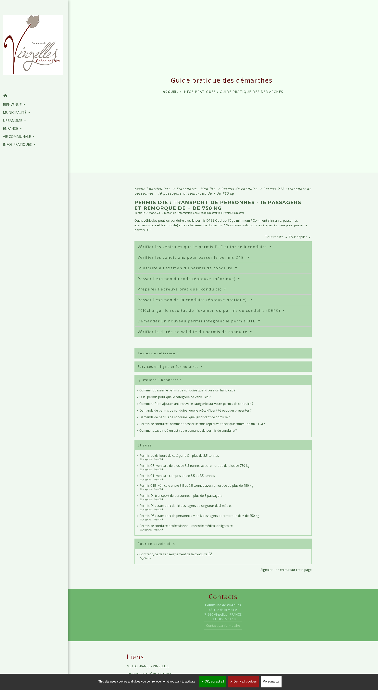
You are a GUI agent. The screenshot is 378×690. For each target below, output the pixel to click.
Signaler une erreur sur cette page (286, 570)
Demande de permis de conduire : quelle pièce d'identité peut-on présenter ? (195, 410)
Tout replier (276, 237)
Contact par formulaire (223, 625)
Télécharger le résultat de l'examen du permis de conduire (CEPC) (210, 310)
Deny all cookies (245, 681)
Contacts (223, 596)
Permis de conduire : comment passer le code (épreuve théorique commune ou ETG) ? (202, 424)
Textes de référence (156, 353)
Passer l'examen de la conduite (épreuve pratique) (193, 299)
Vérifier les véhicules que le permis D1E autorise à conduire (203, 246)
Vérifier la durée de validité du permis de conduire (193, 331)
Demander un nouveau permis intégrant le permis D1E (197, 321)
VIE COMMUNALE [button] (17, 136)
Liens (135, 657)
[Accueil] (34, 46)
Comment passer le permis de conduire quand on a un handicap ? (187, 390)
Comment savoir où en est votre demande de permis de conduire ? (188, 430)
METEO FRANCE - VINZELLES (148, 666)
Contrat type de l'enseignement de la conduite (176, 554)
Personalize (271, 681)
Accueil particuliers (153, 189)
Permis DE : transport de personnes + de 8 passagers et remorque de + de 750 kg (199, 516)
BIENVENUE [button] (13, 104)
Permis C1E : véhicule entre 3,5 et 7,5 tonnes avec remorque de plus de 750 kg (196, 485)
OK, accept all (214, 681)
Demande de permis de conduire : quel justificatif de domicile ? (184, 417)
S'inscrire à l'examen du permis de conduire (186, 268)
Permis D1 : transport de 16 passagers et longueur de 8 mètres (185, 505)
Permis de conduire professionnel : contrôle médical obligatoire (186, 526)
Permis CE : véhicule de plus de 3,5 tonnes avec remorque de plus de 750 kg (194, 465)
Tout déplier (300, 237)
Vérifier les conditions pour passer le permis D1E (192, 257)
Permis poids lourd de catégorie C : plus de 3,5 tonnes (179, 455)
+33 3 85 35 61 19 (223, 619)
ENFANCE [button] (11, 128)
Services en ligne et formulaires (169, 366)
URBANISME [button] (13, 120)
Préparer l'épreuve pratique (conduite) (180, 289)
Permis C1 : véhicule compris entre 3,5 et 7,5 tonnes (177, 475)
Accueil (171, 92)
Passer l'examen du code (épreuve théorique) (187, 278)
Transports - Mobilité (196, 189)
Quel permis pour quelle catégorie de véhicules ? (175, 397)
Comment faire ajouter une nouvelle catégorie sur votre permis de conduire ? (196, 403)
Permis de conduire (240, 189)
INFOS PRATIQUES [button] (18, 144)
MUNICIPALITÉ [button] (15, 112)
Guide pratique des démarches (251, 92)
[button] (34, 96)
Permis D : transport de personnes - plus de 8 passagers (180, 495)
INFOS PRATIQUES (199, 92)
